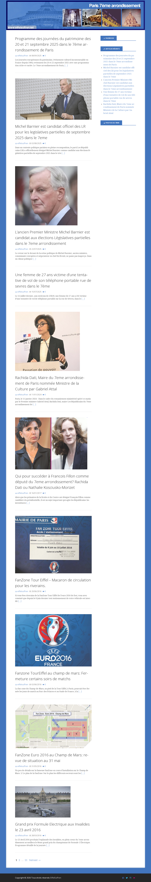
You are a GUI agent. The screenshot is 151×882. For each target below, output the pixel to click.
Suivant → (34, 860)
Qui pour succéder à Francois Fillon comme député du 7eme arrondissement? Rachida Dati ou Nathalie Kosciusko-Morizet (52, 481)
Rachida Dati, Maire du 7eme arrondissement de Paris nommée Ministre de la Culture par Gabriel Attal (49, 383)
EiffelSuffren (55, 877)
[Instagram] (130, 877)
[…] (66, 65)
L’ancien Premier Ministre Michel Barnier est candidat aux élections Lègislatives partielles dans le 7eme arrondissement (52, 237)
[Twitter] (127, 877)
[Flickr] (134, 877)
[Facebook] (123, 877)
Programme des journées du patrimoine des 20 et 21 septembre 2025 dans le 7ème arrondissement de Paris (53, 44)
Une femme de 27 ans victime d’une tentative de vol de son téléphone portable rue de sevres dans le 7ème (53, 280)
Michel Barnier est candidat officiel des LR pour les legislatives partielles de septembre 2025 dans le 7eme (52, 132)
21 (26, 860)
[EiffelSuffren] (75, 15)
